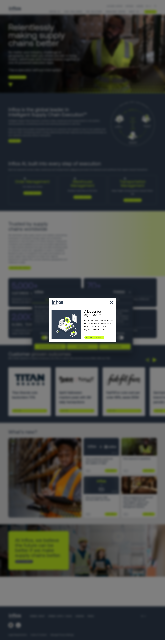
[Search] (155, 6)
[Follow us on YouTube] (18, 625)
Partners (129, 6)
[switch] (120, 337)
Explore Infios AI (16, 77)
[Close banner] (130, 292)
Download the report (93, 337)
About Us (134, 12)
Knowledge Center (115, 12)
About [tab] (116, 300)
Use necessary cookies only (50, 346)
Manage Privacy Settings (62, 635)
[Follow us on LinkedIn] (10, 625)
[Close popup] (111, 302)
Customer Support (115, 6)
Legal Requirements (17, 635)
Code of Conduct (38, 635)
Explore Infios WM (81, 197)
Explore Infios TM (131, 200)
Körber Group (37, 616)
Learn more (14, 140)
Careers (139, 6)
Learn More (17, 410)
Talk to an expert (23, 561)
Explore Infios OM (31, 193)
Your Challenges (73, 12)
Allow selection (83, 346)
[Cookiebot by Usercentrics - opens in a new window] (115, 292)
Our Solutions (94, 12)
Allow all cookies (114, 346)
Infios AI (54, 12)
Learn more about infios (19, 268)
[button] (147, 360)
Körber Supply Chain (60, 616)
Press (91, 616)
